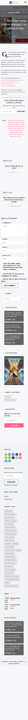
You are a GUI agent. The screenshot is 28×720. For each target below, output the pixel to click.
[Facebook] (13, 454)
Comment (7, 223)
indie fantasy (16, 126)
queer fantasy (17, 128)
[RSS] (9, 457)
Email (6, 247)
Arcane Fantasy (10, 514)
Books (14, 36)
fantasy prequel (10, 530)
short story (9, 573)
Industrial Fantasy (11, 543)
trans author (17, 136)
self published (10, 569)
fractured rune (16, 124)
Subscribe (21, 111)
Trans (7, 582)
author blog (9, 517)
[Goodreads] (16, 454)
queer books (9, 553)
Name (5, 239)
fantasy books (10, 527)
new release (9, 550)
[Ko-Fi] (20, 457)
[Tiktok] (16, 457)
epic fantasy (15, 122)
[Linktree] (6, 457)
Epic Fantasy (9, 524)
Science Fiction (10, 400)
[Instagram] (20, 454)
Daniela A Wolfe (10, 521)
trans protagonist (11, 586)
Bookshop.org (13, 120)
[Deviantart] (9, 461)
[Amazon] (6, 454)
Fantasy (7, 396)
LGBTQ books (9, 547)
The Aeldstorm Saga (12, 579)
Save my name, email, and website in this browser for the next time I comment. (13, 266)
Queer (18, 550)
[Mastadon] (6, 461)
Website (6, 255)
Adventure (8, 511)
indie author (9, 537)
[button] (25, 2)
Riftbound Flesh (10, 560)
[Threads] (13, 457)
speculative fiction (11, 576)
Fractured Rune (10, 534)
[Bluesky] (9, 454)
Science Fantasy (10, 563)
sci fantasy (9, 566)
